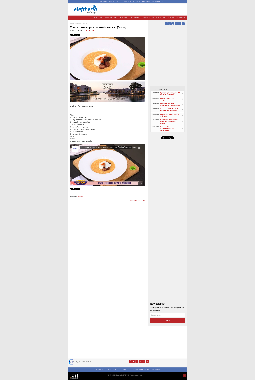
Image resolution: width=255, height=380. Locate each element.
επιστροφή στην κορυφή (137, 200)
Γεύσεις (80, 196)
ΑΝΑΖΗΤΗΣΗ (136, 1)
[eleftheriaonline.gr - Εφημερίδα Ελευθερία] (85, 9)
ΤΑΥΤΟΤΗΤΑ (134, 369)
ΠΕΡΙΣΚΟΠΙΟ (146, 1)
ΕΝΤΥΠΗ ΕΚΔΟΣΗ (109, 1)
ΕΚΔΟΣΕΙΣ (127, 1)
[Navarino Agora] (107, 91)
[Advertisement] (167, 188)
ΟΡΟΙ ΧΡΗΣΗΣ (123, 369)
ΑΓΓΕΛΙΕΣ (119, 1)
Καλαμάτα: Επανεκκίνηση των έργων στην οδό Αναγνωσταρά (169, 128)
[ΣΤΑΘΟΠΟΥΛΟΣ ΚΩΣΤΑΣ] (73, 376)
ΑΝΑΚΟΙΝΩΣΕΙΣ (144, 369)
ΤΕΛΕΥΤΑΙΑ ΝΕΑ (160, 89)
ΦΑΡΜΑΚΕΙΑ (99, 369)
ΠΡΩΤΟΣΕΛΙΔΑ (97, 1)
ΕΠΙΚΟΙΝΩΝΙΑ (155, 369)
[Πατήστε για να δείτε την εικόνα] (107, 58)
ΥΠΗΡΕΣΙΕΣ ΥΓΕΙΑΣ (111, 369)
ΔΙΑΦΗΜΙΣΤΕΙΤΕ (157, 1)
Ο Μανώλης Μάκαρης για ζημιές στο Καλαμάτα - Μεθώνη (169, 121)
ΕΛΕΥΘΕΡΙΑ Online (88, 30)
